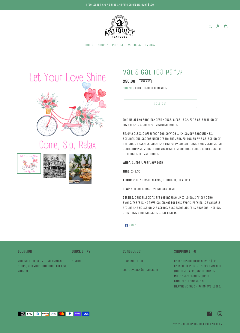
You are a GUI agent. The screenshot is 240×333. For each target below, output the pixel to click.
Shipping (128, 88)
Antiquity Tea (190, 324)
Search (77, 261)
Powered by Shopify (210, 324)
